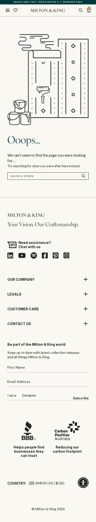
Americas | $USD (49, 483)
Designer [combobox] (29, 395)
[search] (80, 10)
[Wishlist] (15, 10)
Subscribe (81, 398)
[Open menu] (8, 10)
